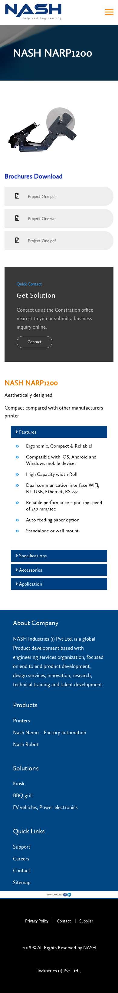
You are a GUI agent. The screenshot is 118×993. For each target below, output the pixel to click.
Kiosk (19, 783)
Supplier (86, 921)
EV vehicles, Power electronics (45, 807)
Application (30, 584)
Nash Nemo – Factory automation (49, 732)
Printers (21, 721)
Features (27, 432)
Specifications (32, 556)
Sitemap (22, 882)
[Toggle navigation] (109, 12)
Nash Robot (25, 744)
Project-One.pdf (41, 196)
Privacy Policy (36, 921)
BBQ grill (23, 795)
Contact (34, 341)
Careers (21, 859)
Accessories (30, 570)
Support (21, 847)
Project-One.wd (41, 218)
